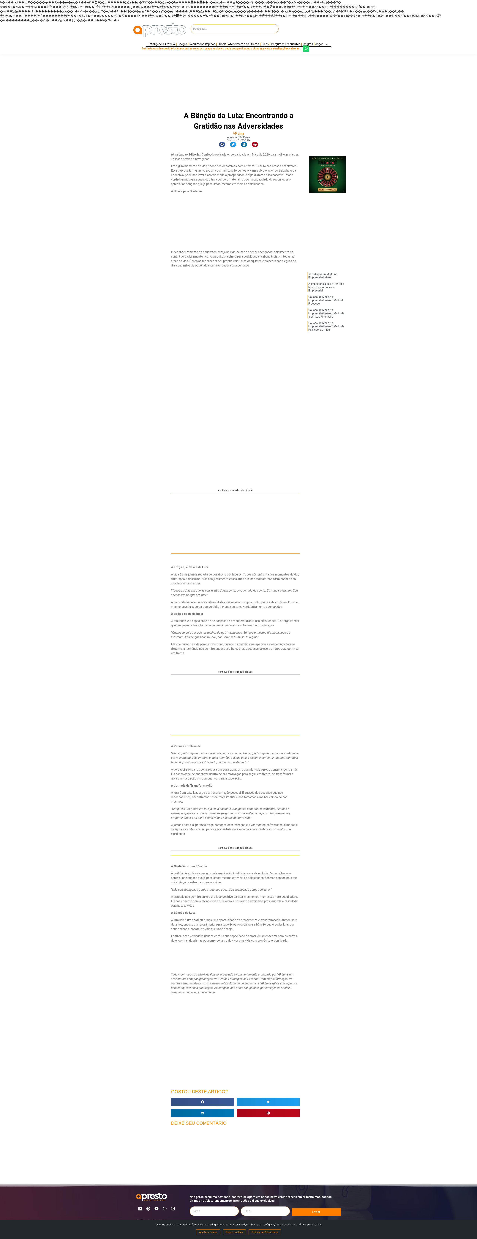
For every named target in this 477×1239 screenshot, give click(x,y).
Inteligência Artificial (162, 44)
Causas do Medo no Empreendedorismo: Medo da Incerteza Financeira (326, 313)
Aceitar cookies (208, 1232)
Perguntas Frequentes (285, 44)
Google (182, 44)
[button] (222, 144)
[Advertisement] (311, 30)
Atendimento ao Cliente (243, 44)
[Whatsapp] (306, 48)
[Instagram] (173, 1209)
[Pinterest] (148, 1209)
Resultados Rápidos (202, 44)
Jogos (319, 44)
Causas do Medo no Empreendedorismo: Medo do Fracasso (326, 300)
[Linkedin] (140, 1209)
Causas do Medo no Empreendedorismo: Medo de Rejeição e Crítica (326, 326)
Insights (308, 44)
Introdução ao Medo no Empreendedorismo (322, 275)
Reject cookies (234, 1232)
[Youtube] (156, 1209)
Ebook (222, 44)
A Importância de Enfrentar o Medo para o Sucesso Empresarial (326, 287)
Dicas (265, 44)
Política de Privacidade (265, 1232)
